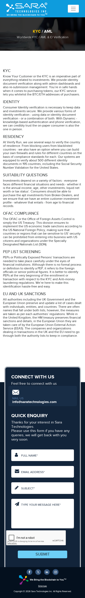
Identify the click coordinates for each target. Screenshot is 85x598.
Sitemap (42, 586)
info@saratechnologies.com (34, 402)
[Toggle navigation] (73, 9)
